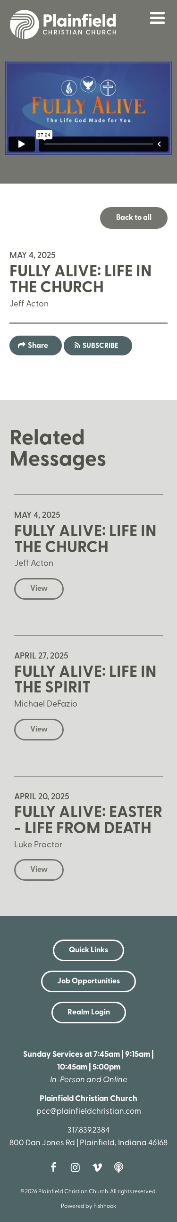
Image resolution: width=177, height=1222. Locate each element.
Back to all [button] (134, 218)
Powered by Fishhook (88, 1206)
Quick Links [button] (88, 950)
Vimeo (99, 1167)
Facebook (56, 1167)
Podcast (121, 1167)
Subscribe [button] (100, 346)
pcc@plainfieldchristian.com (88, 1112)
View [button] (39, 589)
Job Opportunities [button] (88, 981)
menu (157, 18)
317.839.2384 (88, 1130)
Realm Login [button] (88, 1012)
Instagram (78, 1167)
